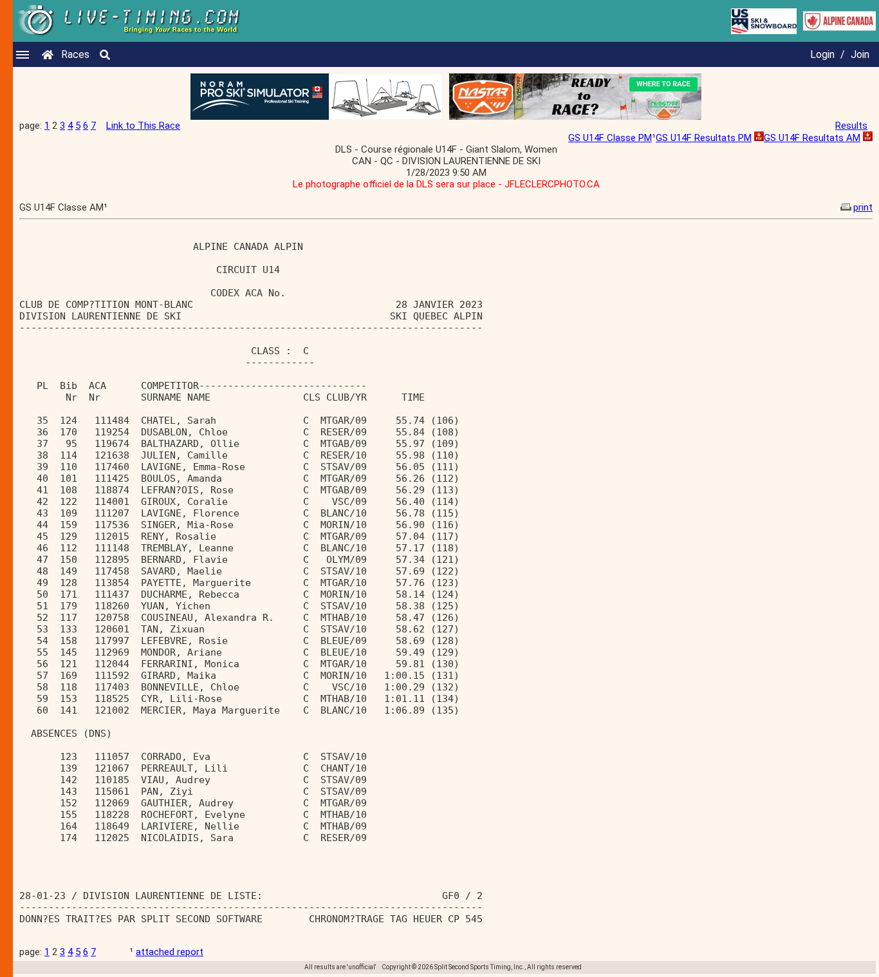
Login (822, 54)
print (863, 207)
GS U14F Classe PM (610, 138)
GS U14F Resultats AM (812, 138)
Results (851, 125)
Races (75, 54)
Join (860, 54)
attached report (169, 952)
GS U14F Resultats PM (704, 138)
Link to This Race (143, 125)
